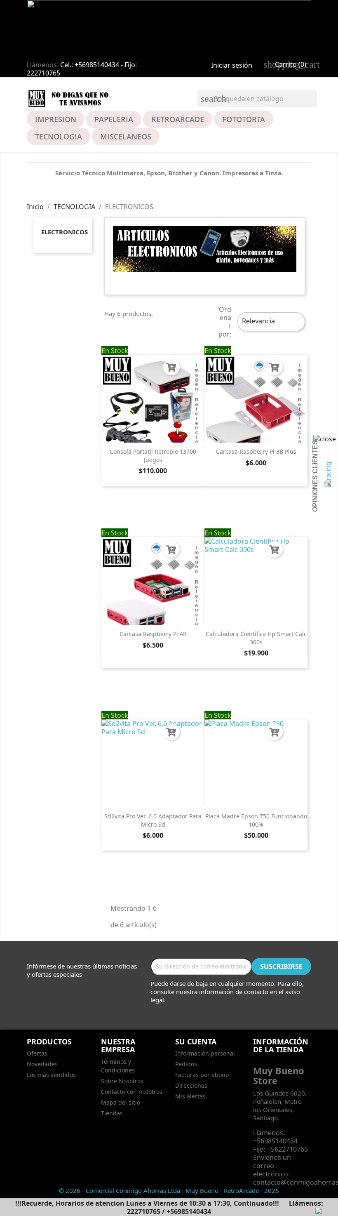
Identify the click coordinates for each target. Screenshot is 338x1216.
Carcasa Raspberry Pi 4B (153, 634)
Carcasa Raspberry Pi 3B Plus (256, 451)
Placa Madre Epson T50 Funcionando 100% (256, 820)
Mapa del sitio (120, 1102)
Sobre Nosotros (122, 1081)
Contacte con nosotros (131, 1092)
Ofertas (37, 1053)
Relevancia (270, 321)
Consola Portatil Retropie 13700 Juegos (153, 456)
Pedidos (186, 1064)
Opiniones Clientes (315, 476)
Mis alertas (190, 1096)
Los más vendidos (51, 1075)
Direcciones (191, 1085)
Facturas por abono (202, 1075)
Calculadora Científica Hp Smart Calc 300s (256, 638)
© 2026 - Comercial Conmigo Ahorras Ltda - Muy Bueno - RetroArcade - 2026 (169, 1190)
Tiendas (112, 1113)
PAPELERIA (113, 119)
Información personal (205, 1053)
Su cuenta (195, 1041)
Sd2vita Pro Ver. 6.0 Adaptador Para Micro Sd (153, 820)
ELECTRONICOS (64, 232)
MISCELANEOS (125, 136)
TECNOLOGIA (58, 136)
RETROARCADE (177, 119)
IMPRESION (55, 119)
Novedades (42, 1064)
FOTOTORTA (243, 119)
